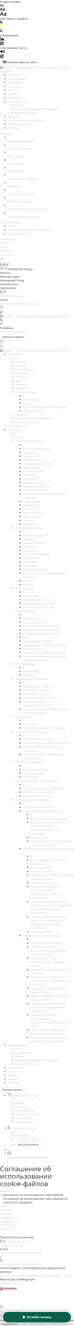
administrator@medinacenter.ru (20, 303)
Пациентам (7, 1221)
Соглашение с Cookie (58, 1275)
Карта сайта (8, 1225)
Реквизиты (15, 97)
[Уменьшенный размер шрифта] (2, 5)
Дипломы (14, 128)
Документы (15, 82)
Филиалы (14, 75)
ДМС (11, 90)
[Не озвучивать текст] (2, 57)
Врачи (19, 105)
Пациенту (14, 86)
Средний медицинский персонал (37, 109)
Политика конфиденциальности (21, 1275)
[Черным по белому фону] (1, 23)
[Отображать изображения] (2, 39)
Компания (6, 1214)
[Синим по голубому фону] (1, 31)
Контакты (6, 1229)
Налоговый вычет (19, 124)
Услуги (4, 1206)
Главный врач (17, 79)
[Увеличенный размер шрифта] (3, 15)
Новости (5, 1210)
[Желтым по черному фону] (1, 27)
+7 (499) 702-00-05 (11, 296)
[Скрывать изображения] (2, 44)
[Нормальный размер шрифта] (2, 10)
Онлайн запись (12, 1090)
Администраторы (26, 113)
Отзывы (13, 94)
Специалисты (17, 101)
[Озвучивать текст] (2, 52)
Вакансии (14, 116)
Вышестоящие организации (26, 120)
